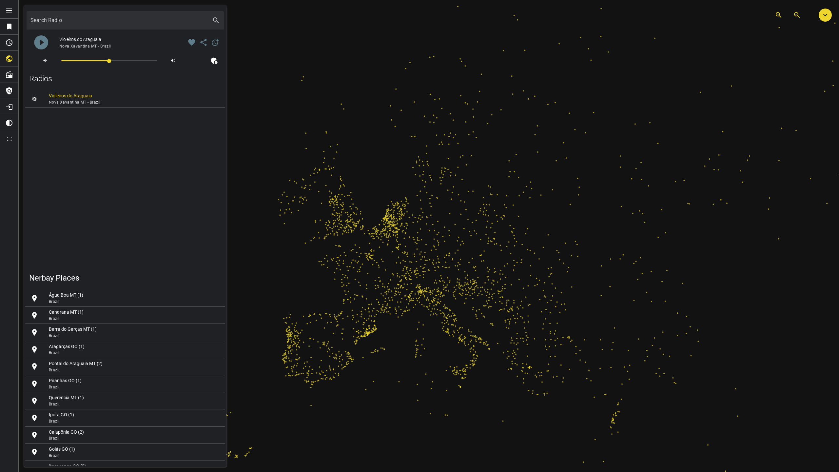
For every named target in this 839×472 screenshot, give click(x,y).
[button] (825, 15)
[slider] (109, 60)
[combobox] (119, 23)
